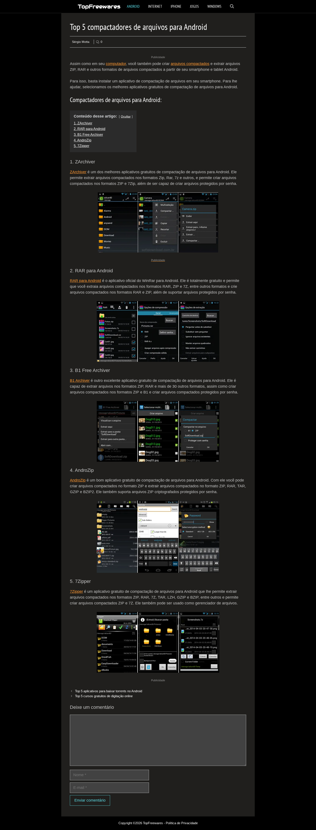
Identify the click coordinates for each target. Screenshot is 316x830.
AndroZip (78, 480)
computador (116, 64)
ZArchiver (78, 172)
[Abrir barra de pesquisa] (232, 6)
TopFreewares (99, 6)
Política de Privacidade (182, 823)
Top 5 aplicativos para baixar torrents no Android (108, 691)
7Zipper (76, 591)
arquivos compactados (190, 64)
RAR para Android (85, 281)
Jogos (194, 6)
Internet (155, 6)
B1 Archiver (80, 380)
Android (133, 6)
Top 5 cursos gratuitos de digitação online (104, 696)
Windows (214, 6)
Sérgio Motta (80, 41)
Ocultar (126, 116)
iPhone (176, 6)
